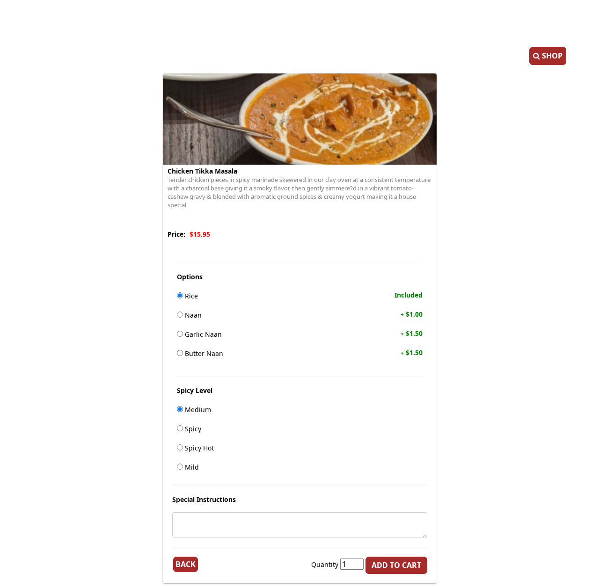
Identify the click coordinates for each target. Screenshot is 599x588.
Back (185, 564)
